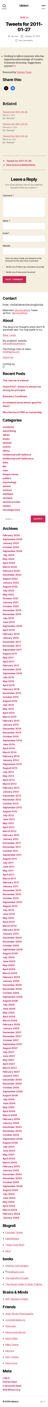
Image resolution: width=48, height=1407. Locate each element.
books (6, 438)
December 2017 (12, 641)
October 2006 (11, 1087)
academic (8, 427)
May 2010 (8, 918)
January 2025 (11, 543)
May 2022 (8, 594)
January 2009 (11, 981)
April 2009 (9, 969)
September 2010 (12, 902)
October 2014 (11, 736)
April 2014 (9, 748)
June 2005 (9, 1150)
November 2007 (12, 1036)
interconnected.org (15, 1332)
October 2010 (11, 898)
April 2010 (9, 922)
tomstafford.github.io (14, 343)
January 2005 (11, 1170)
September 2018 (12, 626)
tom (16, 36)
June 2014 (9, 744)
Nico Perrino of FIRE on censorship (22, 412)
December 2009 (12, 937)
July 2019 (8, 618)
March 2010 (10, 925)
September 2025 (12, 539)
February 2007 (11, 1071)
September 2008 (13, 996)
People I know (10, 474)
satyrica (9, 1350)
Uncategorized (11, 509)
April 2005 (9, 1158)
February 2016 (11, 689)
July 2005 (9, 1146)
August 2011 (10, 858)
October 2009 (11, 945)
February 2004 (11, 1213)
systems (8, 498)
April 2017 (8, 661)
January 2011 (10, 886)
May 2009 (9, 965)
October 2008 (11, 993)
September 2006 (13, 1091)
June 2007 (9, 1056)
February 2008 (11, 1024)
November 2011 (12, 847)
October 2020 (11, 606)
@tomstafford (22, 310)
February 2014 (11, 756)
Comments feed (12, 1385)
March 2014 (9, 752)
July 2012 (8, 815)
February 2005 (11, 1166)
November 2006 (12, 1083)
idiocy (6, 450)
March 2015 (9, 716)
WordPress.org (11, 1389)
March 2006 (10, 1115)
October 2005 (11, 1135)
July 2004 (9, 1194)
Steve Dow (11, 1363)
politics (7, 478)
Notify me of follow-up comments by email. (25, 267)
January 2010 (11, 933)
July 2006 (9, 1099)
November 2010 (12, 894)
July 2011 (8, 862)
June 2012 (9, 819)
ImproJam (10, 1326)
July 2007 (8, 1052)
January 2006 (11, 1123)
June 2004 (9, 1198)
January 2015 (11, 724)
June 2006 (9, 1103)
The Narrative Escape (17, 1278)
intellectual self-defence (17, 454)
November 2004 (12, 1178)
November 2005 (12, 1131)
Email (6, 233)
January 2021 (11, 602)
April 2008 (9, 1016)
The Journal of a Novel (15, 380)
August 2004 (10, 1190)
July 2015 (8, 705)
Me (4, 466)
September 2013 (12, 764)
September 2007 (12, 1044)
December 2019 (12, 610)
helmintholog (12, 1238)
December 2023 (12, 574)
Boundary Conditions (15, 396)
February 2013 (11, 787)
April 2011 (8, 874)
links (5, 462)
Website (6, 246)
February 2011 (11, 882)
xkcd (8, 1251)
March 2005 (10, 1162)
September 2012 (12, 807)
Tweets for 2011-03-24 (15, 136)
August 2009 (10, 953)
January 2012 (11, 839)
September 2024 (12, 551)
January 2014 (11, 760)
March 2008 (10, 1020)
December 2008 (12, 985)
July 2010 (8, 910)
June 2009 (9, 961)
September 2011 (12, 854)
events (7, 446)
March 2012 (9, 831)
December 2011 (12, 843)
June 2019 (9, 622)
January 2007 (11, 1075)
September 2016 (12, 673)
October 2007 (11, 1040)
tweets (24, 17)
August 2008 (10, 1000)
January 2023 (11, 582)
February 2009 (11, 977)
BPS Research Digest (16, 1299)
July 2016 (8, 677)
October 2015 (11, 697)
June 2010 (9, 914)
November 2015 (12, 693)
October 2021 (10, 598)
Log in (6, 1377)
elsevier (7, 442)
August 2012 (10, 811)
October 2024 (11, 547)
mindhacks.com (11, 351)
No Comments (26, 40)
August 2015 (10, 701)
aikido (6, 434)
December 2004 (12, 1174)
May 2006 (9, 1107)
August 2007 (10, 1048)
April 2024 (9, 563)
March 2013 (9, 783)
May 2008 (9, 1012)
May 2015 (8, 709)
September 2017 (12, 649)
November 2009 (12, 941)
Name (6, 221)
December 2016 (12, 669)
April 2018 (9, 630)
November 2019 (12, 614)
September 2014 (12, 740)
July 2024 (8, 555)
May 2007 (8, 1060)
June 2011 (8, 866)
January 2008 (11, 1028)
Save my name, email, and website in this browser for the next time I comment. (23, 259)
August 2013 (10, 768)
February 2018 (11, 634)
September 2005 (13, 1138)
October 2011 (10, 851)
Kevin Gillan (11, 1338)
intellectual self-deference (18, 458)
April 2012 (8, 827)
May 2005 (9, 1154)
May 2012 (8, 823)
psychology (9, 482)
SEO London (12, 1357)
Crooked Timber (14, 1232)
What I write (9, 335)
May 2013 (8, 776)
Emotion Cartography (17, 1265)
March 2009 (10, 973)
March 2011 (9, 878)
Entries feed (10, 1381)
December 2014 (12, 728)
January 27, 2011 (32, 36)
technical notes (11, 502)
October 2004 (11, 1182)
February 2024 (11, 570)
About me (8, 357)
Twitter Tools (24, 72)
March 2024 (10, 567)
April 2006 (9, 1111)
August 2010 (10, 906)
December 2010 (12, 890)
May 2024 (8, 559)
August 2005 (10, 1142)
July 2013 (8, 772)
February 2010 (11, 929)
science (7, 490)
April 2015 (9, 712)
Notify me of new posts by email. (20, 272)
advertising (9, 431)
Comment (8, 195)
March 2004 (10, 1209)
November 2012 (12, 799)
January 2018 (11, 638)
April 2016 (9, 685)
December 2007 (12, 1032)
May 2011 (8, 870)
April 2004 (9, 1206)
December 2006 (12, 1079)
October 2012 (10, 803)
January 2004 (11, 1217)
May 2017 (8, 657)
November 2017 (12, 645)
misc (5, 470)
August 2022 (10, 586)
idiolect (23, 5)
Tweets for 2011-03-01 (15, 112)
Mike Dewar (11, 1344)
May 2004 (9, 1202)
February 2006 (11, 1119)
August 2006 (10, 1095)
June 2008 (9, 1008)
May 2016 (8, 681)
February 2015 (11, 720)
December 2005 (12, 1127)
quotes (7, 486)
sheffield (8, 494)
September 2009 (13, 949)
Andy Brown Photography (19, 1313)
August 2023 (10, 578)
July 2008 (9, 1004)
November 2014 (12, 732)
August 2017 (10, 653)
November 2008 (12, 989)
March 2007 (10, 1067)
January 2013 (11, 791)
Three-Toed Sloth (14, 1244)
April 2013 (9, 780)
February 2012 (11, 835)
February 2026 (11, 535)
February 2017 (11, 665)
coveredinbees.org (15, 1320)
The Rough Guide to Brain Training (23, 1284)
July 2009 (9, 957)
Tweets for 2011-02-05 (15, 124)
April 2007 (9, 1064)
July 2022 (8, 590)
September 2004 (13, 1186)
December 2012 (12, 795)
